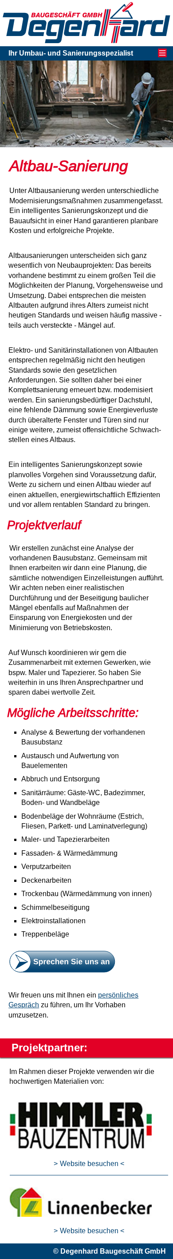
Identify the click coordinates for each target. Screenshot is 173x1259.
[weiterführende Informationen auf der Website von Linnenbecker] (81, 1214)
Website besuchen (89, 1163)
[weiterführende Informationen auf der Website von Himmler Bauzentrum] (81, 1147)
